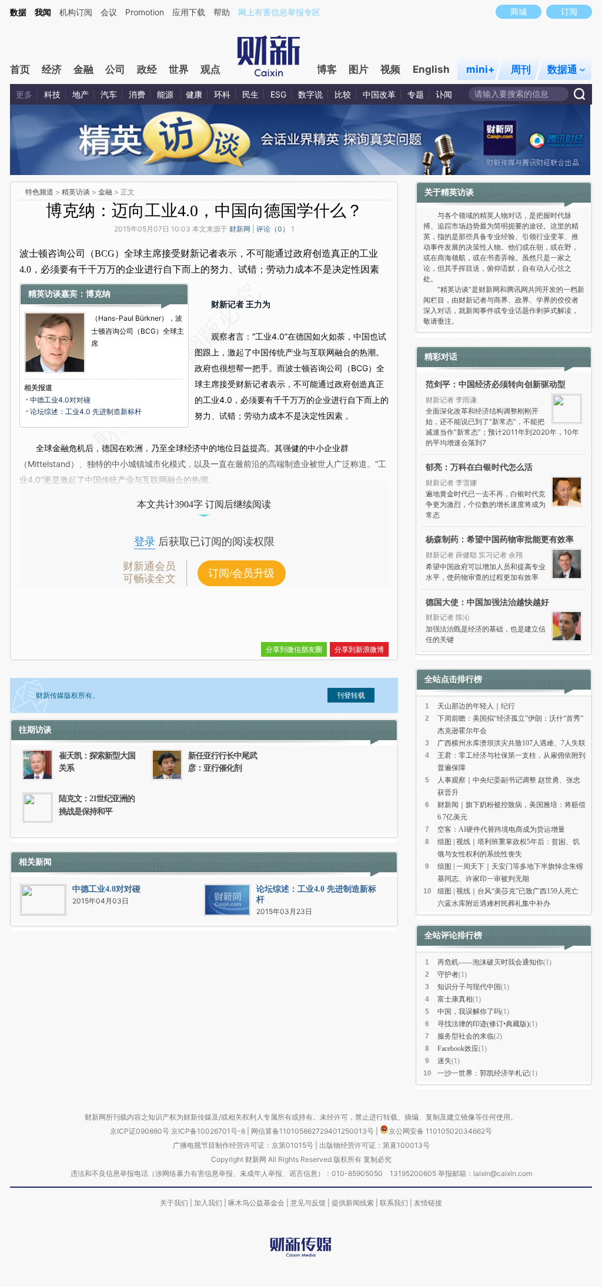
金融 (83, 69)
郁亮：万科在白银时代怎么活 (479, 467)
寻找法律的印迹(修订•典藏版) (483, 1024)
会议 (109, 12)
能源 (166, 94)
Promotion (144, 12)
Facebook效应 (458, 1048)
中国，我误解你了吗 (469, 1011)
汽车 (109, 94)
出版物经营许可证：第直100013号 (374, 1145)
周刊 (521, 69)
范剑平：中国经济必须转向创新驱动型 (496, 384)
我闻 (43, 12)
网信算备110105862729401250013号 (313, 1131)
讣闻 (444, 94)
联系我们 (394, 1202)
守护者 (448, 974)
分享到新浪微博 (359, 649)
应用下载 (188, 12)
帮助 (221, 12)
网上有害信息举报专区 (279, 12)
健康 (194, 94)
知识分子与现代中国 (469, 987)
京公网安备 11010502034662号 (440, 1131)
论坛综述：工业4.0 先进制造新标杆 (86, 411)
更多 (24, 94)
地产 (80, 94)
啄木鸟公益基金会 (257, 1202)
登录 (144, 541)
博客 (327, 69)
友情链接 (428, 1202)
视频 (390, 69)
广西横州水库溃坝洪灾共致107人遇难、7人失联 (511, 743)
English (431, 69)
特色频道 (39, 191)
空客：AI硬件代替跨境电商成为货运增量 (501, 829)
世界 (179, 69)
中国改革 (379, 94)
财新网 (239, 228)
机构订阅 (75, 12)
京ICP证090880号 (139, 1131)
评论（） (272, 228)
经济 (52, 69)
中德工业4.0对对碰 (60, 399)
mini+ (480, 69)
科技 (52, 94)
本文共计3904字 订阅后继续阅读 (204, 504)
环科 (222, 94)
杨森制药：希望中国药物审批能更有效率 (500, 539)
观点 (210, 69)
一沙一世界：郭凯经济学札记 (483, 1073)
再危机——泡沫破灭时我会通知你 (490, 962)
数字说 (310, 94)
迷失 (444, 1061)
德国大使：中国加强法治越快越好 (487, 602)
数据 (18, 12)
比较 (343, 94)
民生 (250, 94)
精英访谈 (76, 191)
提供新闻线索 (353, 1202)
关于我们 (174, 1202)
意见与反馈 (308, 1202)
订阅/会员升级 (241, 573)
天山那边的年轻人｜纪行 (476, 706)
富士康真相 (455, 999)
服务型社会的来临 (465, 1036)
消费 (137, 94)
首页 (20, 69)
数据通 (562, 69)
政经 (147, 69)
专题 (415, 94)
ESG (278, 94)
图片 (359, 69)
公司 (115, 69)
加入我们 (208, 1202)
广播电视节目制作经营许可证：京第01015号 (243, 1145)
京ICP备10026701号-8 (209, 1131)
